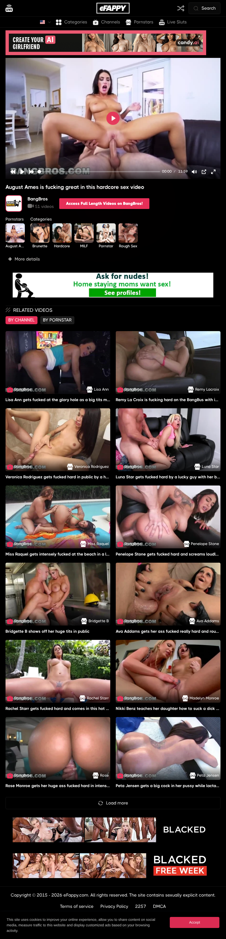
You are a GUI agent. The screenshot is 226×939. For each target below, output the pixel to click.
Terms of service (77, 906)
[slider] (98, 171)
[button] (113, 259)
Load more (117, 803)
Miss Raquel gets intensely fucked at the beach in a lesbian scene (68, 554)
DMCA (159, 906)
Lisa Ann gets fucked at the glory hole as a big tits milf (58, 399)
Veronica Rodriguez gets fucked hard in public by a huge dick (64, 476)
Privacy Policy (114, 906)
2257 (140, 906)
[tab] (21, 320)
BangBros (38, 199)
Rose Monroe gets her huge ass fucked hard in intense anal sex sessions (75, 785)
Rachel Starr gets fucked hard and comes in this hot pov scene (65, 708)
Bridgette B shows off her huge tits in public (48, 631)
